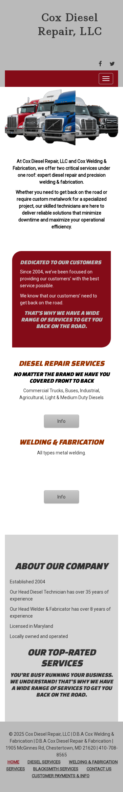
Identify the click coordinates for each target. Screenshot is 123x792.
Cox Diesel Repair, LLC (69, 24)
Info (61, 421)
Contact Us (99, 768)
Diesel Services (44, 761)
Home (13, 761)
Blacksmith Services (55, 768)
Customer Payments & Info (61, 775)
